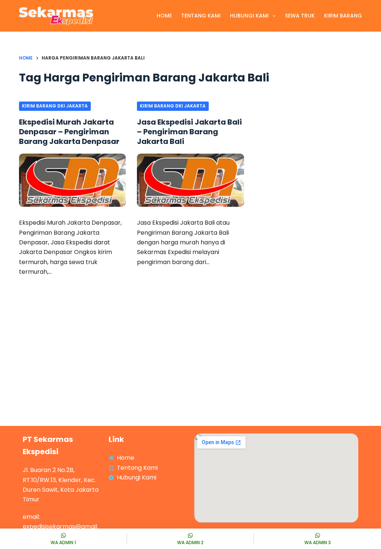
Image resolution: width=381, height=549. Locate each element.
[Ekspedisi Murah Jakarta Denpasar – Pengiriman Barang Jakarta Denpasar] (72, 180)
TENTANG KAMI (201, 15)
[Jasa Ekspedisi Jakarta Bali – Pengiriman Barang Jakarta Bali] (190, 180)
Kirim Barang (343, 15)
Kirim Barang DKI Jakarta (55, 106)
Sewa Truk (300, 15)
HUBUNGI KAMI (249, 15)
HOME (164, 15)
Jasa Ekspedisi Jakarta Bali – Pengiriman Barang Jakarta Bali (189, 132)
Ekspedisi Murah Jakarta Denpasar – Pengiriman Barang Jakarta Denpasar (69, 132)
